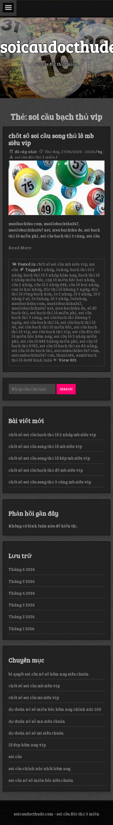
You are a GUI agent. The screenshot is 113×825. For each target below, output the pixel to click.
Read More (20, 247)
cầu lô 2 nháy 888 (50, 284)
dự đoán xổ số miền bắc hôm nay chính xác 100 (55, 709)
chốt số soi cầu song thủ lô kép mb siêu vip (49, 458)
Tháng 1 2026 (22, 628)
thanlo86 (65, 355)
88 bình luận (40, 360)
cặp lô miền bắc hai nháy (69, 279)
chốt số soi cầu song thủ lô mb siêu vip (51, 139)
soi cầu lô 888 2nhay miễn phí (49, 341)
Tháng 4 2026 (22, 593)
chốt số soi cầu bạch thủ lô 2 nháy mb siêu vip (52, 434)
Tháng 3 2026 (22, 604)
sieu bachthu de (70, 308)
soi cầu (15, 756)
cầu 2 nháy (22, 284)
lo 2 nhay (63, 293)
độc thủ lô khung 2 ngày (66, 289)
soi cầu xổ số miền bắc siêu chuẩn (41, 780)
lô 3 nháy (59, 298)
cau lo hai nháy (27, 289)
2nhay (62, 269)
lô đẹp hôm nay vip (27, 744)
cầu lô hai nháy (83, 284)
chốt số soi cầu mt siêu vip (34, 697)
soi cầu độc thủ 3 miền (35, 157)
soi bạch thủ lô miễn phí (53, 312)
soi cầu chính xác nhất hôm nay (39, 768)
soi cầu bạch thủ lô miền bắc (45, 327)
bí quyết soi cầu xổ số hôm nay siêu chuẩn (49, 674)
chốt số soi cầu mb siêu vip (61, 264)
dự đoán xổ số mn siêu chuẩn (37, 721)
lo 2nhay (40, 298)
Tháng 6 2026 (22, 569)
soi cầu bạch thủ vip (51, 331)
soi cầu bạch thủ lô (40, 322)
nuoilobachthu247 (64, 303)
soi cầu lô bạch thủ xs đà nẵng (68, 345)
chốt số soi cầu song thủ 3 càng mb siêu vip (50, 482)
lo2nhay (78, 298)
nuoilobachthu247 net (32, 308)
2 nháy (47, 269)
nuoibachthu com (28, 303)
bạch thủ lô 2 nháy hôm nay (50, 275)
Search (66, 389)
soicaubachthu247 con (33, 355)
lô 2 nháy (82, 293)
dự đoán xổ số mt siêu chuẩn (36, 733)
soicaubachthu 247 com (76, 350)
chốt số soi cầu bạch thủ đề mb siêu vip (46, 470)
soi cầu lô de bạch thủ (32, 350)
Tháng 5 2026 (22, 581)
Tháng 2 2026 (22, 616)
